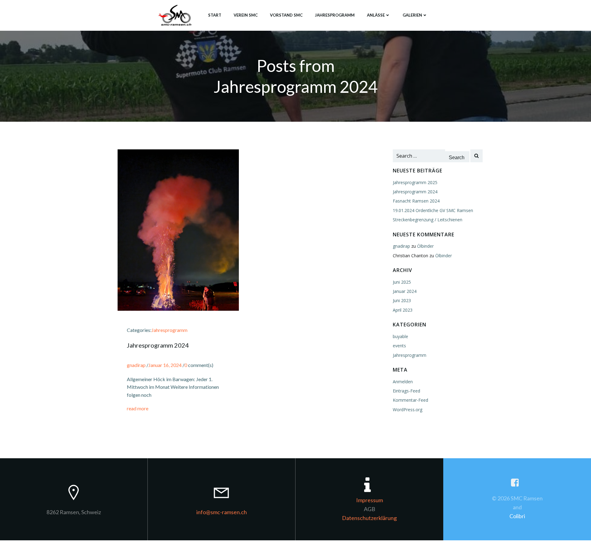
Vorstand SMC (286, 15)
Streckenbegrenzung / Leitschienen (427, 220)
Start (214, 15)
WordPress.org (407, 409)
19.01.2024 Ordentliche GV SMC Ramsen (433, 210)
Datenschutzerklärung (369, 517)
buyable (400, 336)
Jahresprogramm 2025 (415, 182)
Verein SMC (246, 15)
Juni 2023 (402, 300)
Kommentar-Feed (410, 400)
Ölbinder (425, 246)
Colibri (517, 516)
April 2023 (402, 310)
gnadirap (136, 365)
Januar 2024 (404, 291)
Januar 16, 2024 (165, 365)
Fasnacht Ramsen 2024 (416, 201)
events (399, 346)
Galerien (412, 15)
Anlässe (376, 15)
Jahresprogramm (335, 15)
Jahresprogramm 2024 (415, 192)
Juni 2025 (402, 282)
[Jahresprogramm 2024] (178, 229)
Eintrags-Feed (406, 391)
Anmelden (403, 381)
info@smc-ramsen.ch (221, 512)
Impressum (369, 500)
